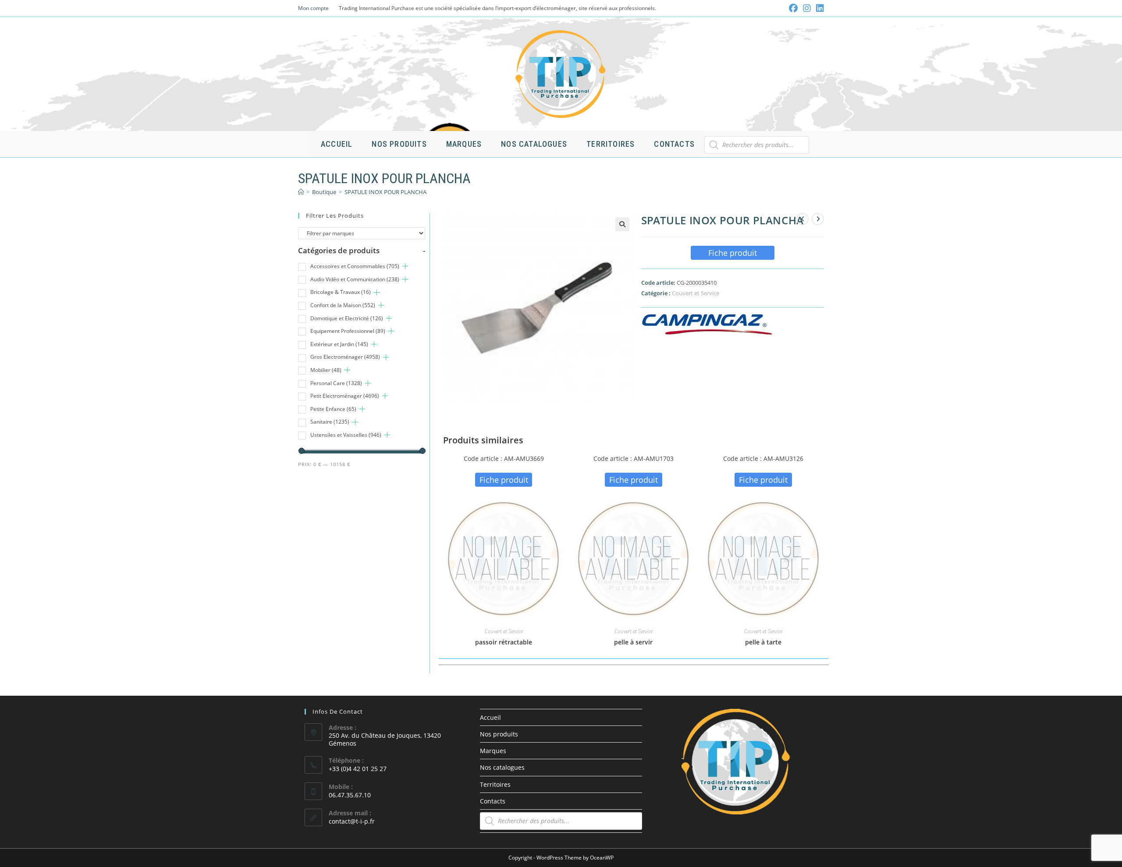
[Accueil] (301, 192)
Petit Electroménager (344, 396)
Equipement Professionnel (347, 331)
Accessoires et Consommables (354, 266)
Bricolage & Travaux (340, 292)
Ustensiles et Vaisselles (345, 435)
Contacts (492, 801)
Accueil (490, 717)
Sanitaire (329, 421)
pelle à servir (633, 642)
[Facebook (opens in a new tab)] (793, 8)
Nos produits (499, 734)
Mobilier (325, 370)
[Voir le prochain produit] (818, 219)
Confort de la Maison (342, 305)
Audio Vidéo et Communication (354, 279)
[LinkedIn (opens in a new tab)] (818, 8)
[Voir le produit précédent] (802, 219)
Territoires (495, 784)
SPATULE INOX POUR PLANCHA (385, 192)
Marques (493, 751)
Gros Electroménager (345, 357)
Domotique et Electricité (346, 318)
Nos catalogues (502, 767)
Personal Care (336, 383)
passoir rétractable (503, 642)
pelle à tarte (763, 642)
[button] (622, 224)
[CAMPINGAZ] (707, 325)
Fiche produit (732, 253)
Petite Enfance (333, 409)
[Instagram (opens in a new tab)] (806, 8)
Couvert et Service (695, 293)
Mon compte (313, 8)
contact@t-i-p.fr (352, 821)
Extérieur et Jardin (339, 344)
